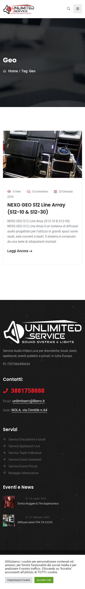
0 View (17, 191)
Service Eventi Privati (23, 466)
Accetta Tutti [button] (44, 580)
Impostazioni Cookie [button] (18, 580)
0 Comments (40, 191)
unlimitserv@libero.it (28, 401)
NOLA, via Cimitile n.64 (29, 410)
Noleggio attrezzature (23, 473)
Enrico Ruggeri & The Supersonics (38, 503)
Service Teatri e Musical (25, 453)
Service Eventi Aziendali (25, 459)
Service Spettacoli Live (24, 446)
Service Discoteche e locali (26, 439)
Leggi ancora (18, 251)
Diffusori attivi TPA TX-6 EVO (35, 522)
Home (13, 71)
